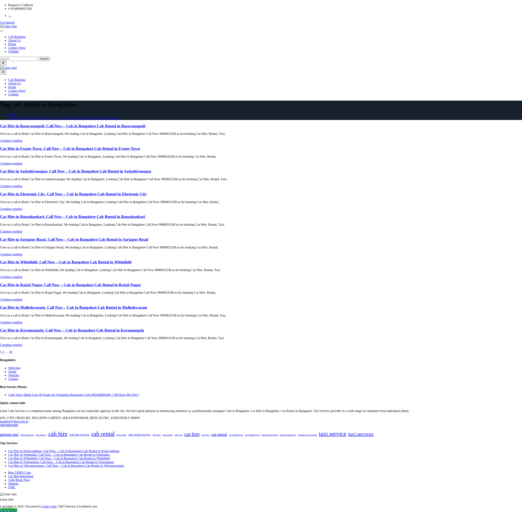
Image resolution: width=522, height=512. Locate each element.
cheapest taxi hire (269, 435)
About (12, 371)
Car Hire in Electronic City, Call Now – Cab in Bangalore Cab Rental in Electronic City (73, 194)
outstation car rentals (307, 435)
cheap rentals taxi (288, 435)
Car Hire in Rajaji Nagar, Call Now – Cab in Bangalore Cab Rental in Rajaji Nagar (70, 285)
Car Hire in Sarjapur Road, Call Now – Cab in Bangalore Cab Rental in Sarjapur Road (74, 239)
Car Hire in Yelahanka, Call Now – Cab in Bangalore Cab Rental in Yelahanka (58, 454)
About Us (14, 40)
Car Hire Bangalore (20, 476)
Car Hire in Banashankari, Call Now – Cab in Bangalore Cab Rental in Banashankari (72, 216)
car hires (205, 435)
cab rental (103, 433)
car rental (219, 434)
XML (11, 487)
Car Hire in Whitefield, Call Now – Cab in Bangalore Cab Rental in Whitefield (66, 262)
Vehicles (13, 375)
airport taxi (9, 434)
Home (12, 44)
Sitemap (13, 483)
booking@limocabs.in (14, 421)
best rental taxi (27, 435)
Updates (13, 51)
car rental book (236, 435)
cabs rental (168, 435)
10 (10, 352)
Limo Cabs (49, 506)
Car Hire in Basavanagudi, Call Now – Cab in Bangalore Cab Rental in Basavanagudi (63, 118)
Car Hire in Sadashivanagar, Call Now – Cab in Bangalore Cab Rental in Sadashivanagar (76, 171)
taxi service (332, 433)
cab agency (41, 435)
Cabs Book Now (19, 480)
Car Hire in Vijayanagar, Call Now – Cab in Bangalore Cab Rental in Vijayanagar (61, 462)
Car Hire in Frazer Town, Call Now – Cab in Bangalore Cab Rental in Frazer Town (70, 148)
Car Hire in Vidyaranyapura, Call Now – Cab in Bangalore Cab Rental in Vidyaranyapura (66, 465)
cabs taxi (178, 435)
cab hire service (79, 434)
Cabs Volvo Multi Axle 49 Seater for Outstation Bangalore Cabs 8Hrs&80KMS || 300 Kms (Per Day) (73, 395)
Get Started (7, 22)
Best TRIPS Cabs (19, 472)
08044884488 (9, 425)
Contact (13, 379)
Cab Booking (16, 36)
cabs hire (156, 435)
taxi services (361, 434)
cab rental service (139, 434)
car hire (192, 434)
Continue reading (11, 140)
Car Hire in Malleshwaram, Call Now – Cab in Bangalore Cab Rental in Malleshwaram (73, 307)
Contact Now (16, 47)
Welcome (14, 368)
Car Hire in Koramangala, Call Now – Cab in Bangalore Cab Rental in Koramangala (72, 330)
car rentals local (252, 435)
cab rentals (121, 435)
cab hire (57, 433)
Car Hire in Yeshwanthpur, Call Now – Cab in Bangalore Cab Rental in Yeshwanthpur (63, 451)
